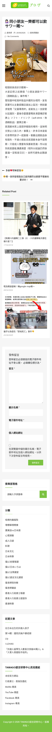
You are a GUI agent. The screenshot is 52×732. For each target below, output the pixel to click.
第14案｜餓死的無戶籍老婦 (18, 633)
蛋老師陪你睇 (11, 582)
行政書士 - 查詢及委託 (16, 681)
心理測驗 (9, 535)
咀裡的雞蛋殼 (11, 519)
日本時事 (9, 556)
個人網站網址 (16, 432)
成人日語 (9, 540)
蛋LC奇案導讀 (12, 561)
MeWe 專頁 (10, 686)
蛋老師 (9, 32)
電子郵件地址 (16, 420)
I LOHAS (9, 643)
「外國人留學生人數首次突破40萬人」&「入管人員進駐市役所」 (24, 650)
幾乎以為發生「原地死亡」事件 (18, 331)
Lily (6, 638)
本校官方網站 (11, 675)
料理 (7, 545)
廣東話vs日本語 (13, 530)
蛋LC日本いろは (13, 566)
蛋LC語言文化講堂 (14, 577)
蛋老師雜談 (34, 32)
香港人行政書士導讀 (15, 593)
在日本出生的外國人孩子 (17, 628)
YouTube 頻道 (11, 692)
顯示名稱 (14, 407)
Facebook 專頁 (12, 697)
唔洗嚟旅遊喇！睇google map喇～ (19, 286)
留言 (12, 368)
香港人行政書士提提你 (16, 598)
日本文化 (9, 551)
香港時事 (9, 603)
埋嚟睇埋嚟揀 (11, 524)
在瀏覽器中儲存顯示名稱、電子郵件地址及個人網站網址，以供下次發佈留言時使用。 (25, 452)
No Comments (13, 36)
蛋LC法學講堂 (12, 572)
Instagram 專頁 (12, 703)
